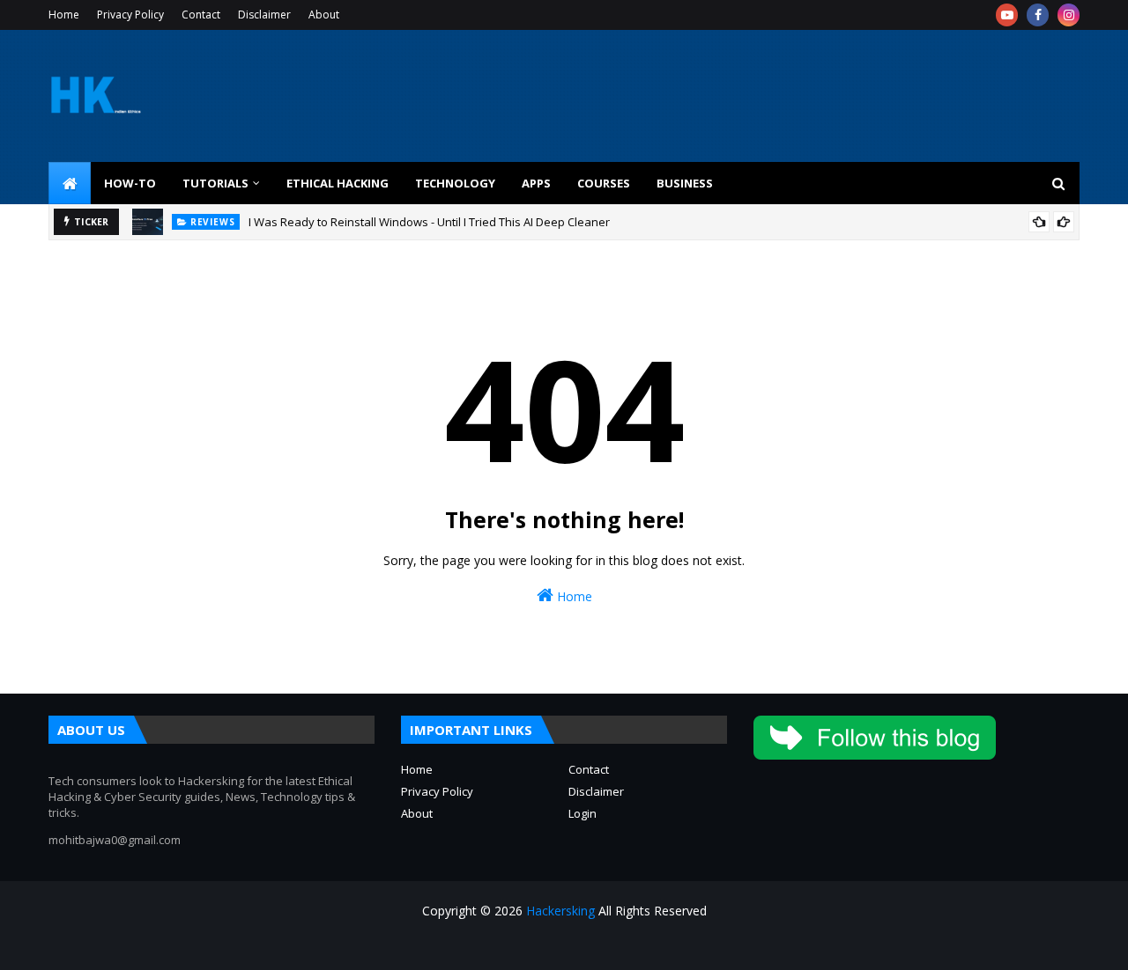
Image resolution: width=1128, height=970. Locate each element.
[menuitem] (69, 183)
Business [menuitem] (685, 183)
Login (582, 813)
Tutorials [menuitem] (215, 183)
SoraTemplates (144, 945)
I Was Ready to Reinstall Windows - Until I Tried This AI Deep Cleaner (429, 222)
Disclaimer (264, 14)
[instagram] (1069, 15)
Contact (201, 14)
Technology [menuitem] (455, 183)
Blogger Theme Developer (334, 945)
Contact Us (981, 945)
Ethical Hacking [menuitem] (337, 183)
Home (63, 14)
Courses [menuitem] (603, 183)
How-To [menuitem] (130, 183)
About (323, 14)
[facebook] (1038, 15)
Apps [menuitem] (536, 183)
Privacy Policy (130, 14)
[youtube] (1007, 15)
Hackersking (560, 910)
